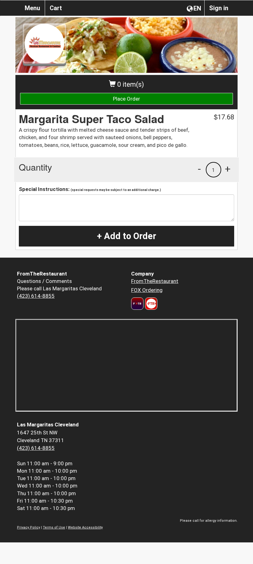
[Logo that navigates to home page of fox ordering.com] (150, 303)
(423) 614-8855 (36, 296)
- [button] (199, 169)
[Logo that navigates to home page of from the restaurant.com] (137, 303)
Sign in (218, 8)
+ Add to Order (126, 236)
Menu (32, 8)
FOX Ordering (147, 290)
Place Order (126, 99)
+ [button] (227, 169)
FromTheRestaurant (154, 281)
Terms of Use (54, 527)
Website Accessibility (85, 527)
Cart (56, 8)
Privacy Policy (28, 527)
